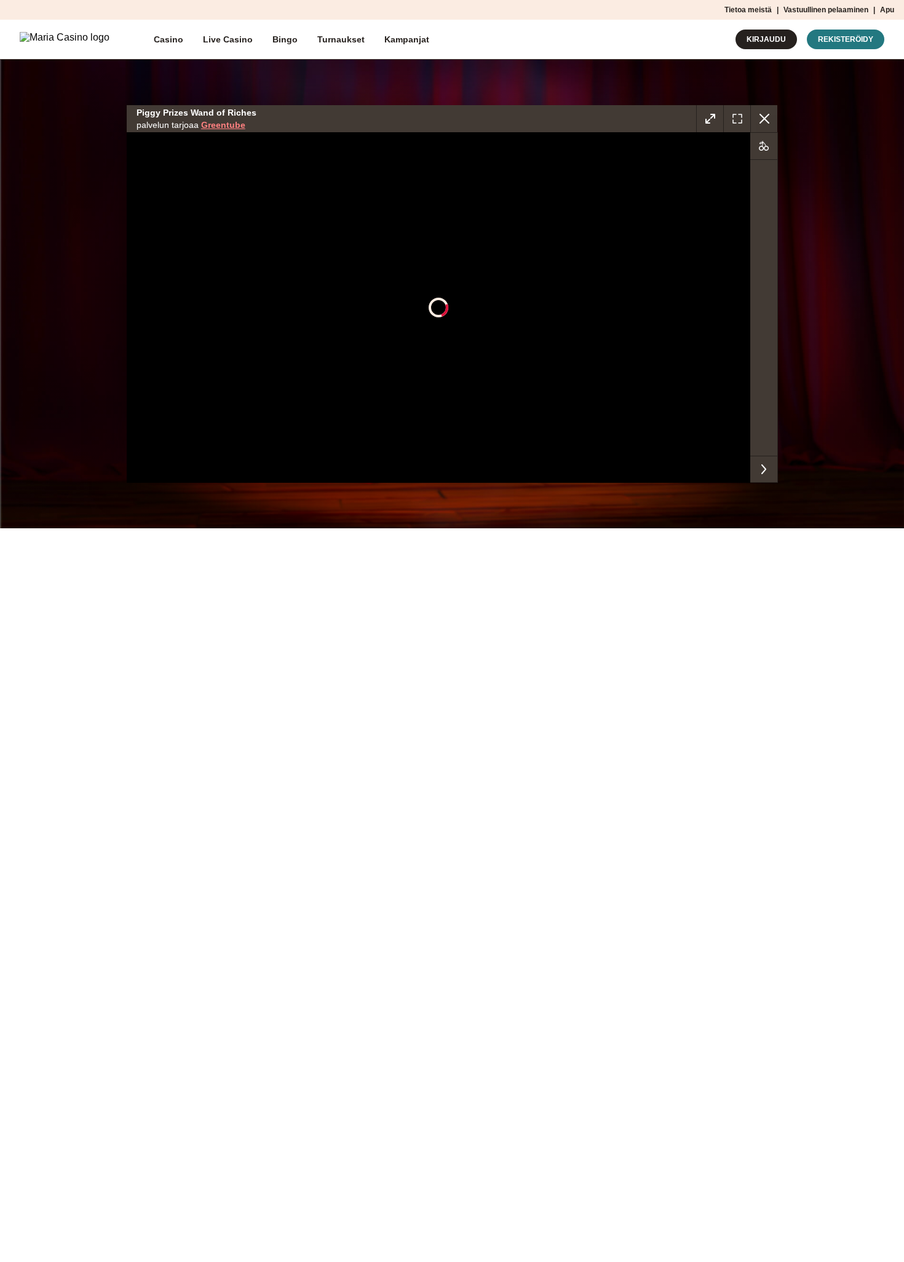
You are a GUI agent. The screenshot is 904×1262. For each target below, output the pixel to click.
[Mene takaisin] (763, 118)
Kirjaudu (766, 39)
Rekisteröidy (845, 39)
